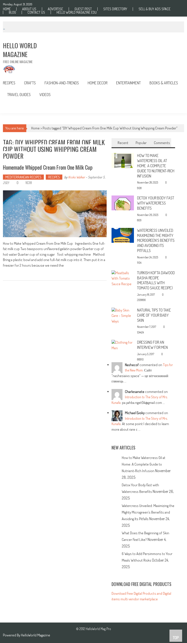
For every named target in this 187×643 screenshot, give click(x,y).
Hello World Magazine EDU (76, 12)
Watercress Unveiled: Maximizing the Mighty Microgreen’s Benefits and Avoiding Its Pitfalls (156, 240)
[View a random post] (176, 107)
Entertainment (128, 82)
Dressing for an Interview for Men (152, 345)
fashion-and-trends (62, 82)
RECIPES (9, 82)
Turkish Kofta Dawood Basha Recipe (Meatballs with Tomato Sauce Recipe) (156, 280)
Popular (141, 142)
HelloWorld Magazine (35, 635)
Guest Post (83, 9)
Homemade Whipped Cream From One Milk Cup (48, 167)
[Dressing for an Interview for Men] (123, 344)
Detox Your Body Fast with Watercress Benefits (155, 203)
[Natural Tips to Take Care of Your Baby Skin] (123, 315)
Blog (12, 12)
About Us (29, 9)
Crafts (30, 82)
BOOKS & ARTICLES (164, 82)
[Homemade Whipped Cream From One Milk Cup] (55, 213)
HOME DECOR (97, 82)
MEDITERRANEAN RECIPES (23, 177)
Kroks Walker (76, 177)
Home (7, 9)
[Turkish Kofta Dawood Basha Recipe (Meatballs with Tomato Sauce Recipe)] (123, 278)
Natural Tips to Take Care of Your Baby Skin (154, 315)
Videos (45, 94)
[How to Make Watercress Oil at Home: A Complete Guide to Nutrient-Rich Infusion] (123, 160)
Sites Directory (115, 9)
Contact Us (36, 12)
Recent (123, 142)
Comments (162, 142)
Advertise (55, 9)
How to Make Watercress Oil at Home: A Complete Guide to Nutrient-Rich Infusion (155, 165)
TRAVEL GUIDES (19, 94)
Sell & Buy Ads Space (154, 9)
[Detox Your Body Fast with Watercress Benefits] (123, 202)
